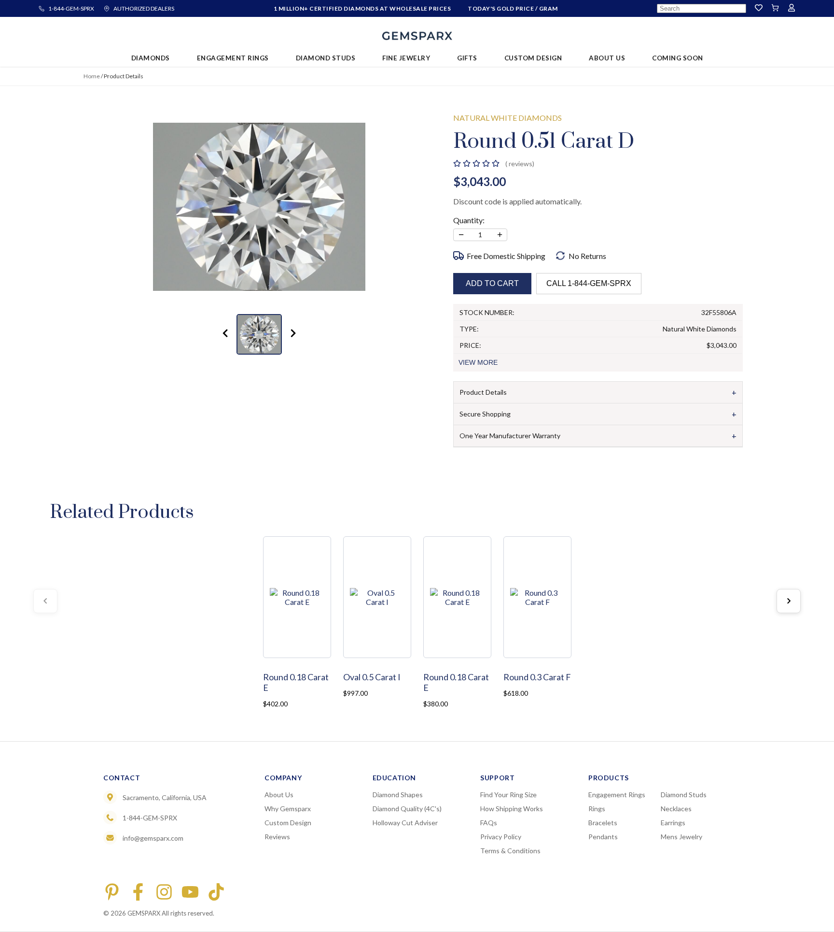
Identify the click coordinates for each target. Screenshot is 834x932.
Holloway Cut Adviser (405, 822)
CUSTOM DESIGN (533, 58)
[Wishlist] (759, 8)
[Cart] (775, 8)
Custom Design (287, 822)
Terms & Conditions (510, 850)
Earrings (673, 822)
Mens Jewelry (681, 836)
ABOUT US (607, 58)
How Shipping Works (511, 808)
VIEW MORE (478, 362)
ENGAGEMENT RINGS (233, 58)
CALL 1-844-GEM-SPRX (588, 283)
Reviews (277, 836)
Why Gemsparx (287, 808)
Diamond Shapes (398, 794)
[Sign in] (791, 8)
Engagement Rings (616, 794)
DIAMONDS (150, 58)
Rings (596, 808)
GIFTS (467, 58)
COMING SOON (677, 58)
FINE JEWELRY (406, 58)
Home (91, 76)
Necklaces (676, 808)
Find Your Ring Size (508, 794)
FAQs (488, 822)
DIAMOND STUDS (326, 58)
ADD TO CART (492, 283)
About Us (278, 794)
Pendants (603, 836)
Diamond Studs (684, 794)
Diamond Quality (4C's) (407, 808)
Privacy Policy (500, 836)
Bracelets (602, 822)
